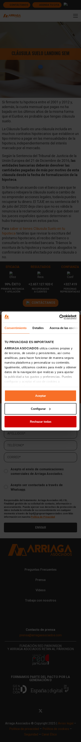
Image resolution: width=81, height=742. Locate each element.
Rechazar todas (40, 421)
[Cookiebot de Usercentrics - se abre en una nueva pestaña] (59, 317)
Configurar (38, 408)
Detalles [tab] (38, 328)
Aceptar (40, 395)
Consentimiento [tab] (16, 328)
